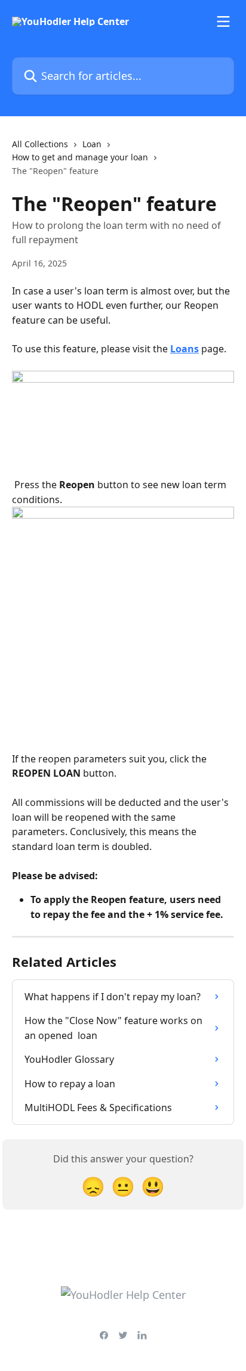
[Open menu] (223, 21)
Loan (92, 144)
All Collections (40, 144)
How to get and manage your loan (80, 157)
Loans (184, 348)
